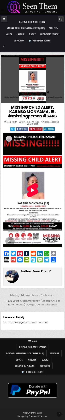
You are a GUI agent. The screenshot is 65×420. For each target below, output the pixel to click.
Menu (34, 341)
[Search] (61, 19)
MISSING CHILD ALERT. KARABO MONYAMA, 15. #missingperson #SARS (32, 112)
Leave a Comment (51, 122)
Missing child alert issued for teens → (32, 295)
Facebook (23, 129)
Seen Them (53, 28)
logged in (22, 322)
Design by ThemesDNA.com (33, 416)
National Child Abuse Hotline (32, 22)
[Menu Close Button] (32, 47)
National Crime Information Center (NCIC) (26, 28)
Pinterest (37, 129)
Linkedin (50, 129)
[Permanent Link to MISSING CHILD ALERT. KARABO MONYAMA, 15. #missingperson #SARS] (32, 79)
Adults (9, 34)
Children (20, 34)
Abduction (19, 40)
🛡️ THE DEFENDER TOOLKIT (39, 40)
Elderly (32, 34)
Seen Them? (12, 122)
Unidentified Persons (50, 34)
